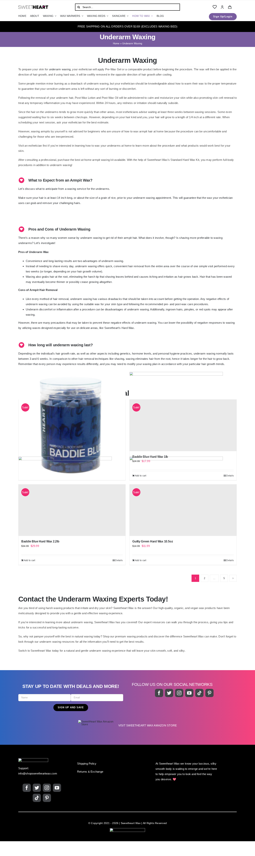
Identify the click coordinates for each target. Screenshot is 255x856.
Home (116, 43)
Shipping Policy (86, 763)
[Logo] (33, 6)
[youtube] (189, 693)
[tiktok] (199, 693)
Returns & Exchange (90, 771)
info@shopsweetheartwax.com (37, 773)
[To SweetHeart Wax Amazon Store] (127, 725)
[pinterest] (209, 693)
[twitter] (169, 693)
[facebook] (159, 693)
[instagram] (179, 693)
